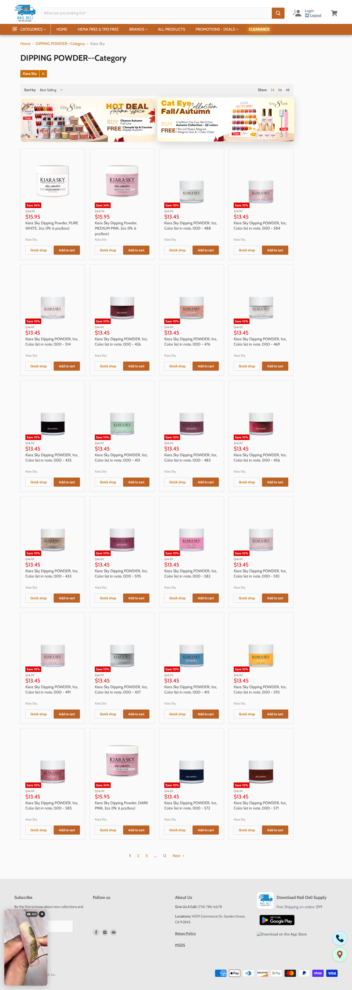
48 (288, 90)
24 (272, 90)
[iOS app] (282, 934)
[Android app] (277, 920)
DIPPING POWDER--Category (60, 44)
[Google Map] (339, 954)
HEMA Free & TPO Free (98, 29)
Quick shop (38, 250)
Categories (31, 29)
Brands (137, 29)
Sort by (30, 90)
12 (164, 855)
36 (280, 90)
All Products (171, 29)
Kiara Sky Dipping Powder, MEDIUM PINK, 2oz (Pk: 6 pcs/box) (116, 228)
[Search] (278, 13)
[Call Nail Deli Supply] (339, 938)
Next (177, 855)
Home (62, 29)
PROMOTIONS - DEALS (216, 29)
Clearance (259, 29)
